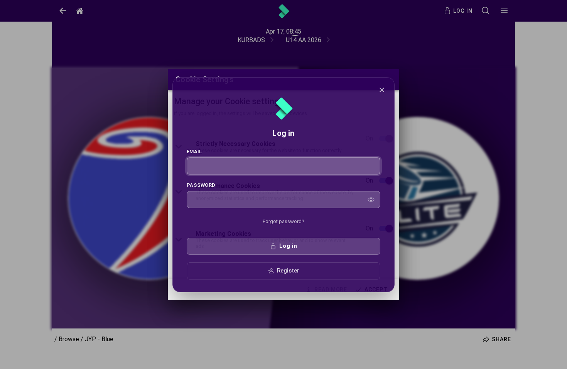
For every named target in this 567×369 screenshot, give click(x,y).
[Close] (382, 90)
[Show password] (371, 199)
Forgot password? (283, 221)
